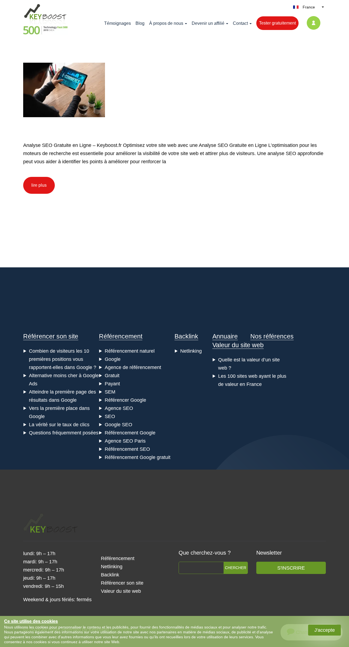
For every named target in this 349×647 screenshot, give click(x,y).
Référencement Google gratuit (137, 457)
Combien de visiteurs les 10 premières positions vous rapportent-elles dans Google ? (62, 359)
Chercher (235, 568)
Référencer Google (125, 400)
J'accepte (324, 630)
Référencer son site (50, 336)
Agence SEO (119, 408)
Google (113, 359)
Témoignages (117, 23)
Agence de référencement (133, 367)
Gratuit (112, 375)
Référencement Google (130, 433)
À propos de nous (166, 23)
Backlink (186, 336)
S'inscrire (291, 568)
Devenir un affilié (208, 23)
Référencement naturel (130, 351)
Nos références (272, 336)
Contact (240, 23)
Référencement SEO (127, 449)
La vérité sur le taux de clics (59, 424)
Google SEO (118, 424)
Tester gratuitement (277, 23)
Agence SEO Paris (125, 441)
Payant (112, 383)
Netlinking (191, 351)
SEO (110, 416)
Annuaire (225, 336)
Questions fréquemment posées (63, 433)
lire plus (39, 185)
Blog (140, 23)
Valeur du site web (238, 345)
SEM (110, 392)
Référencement (120, 336)
